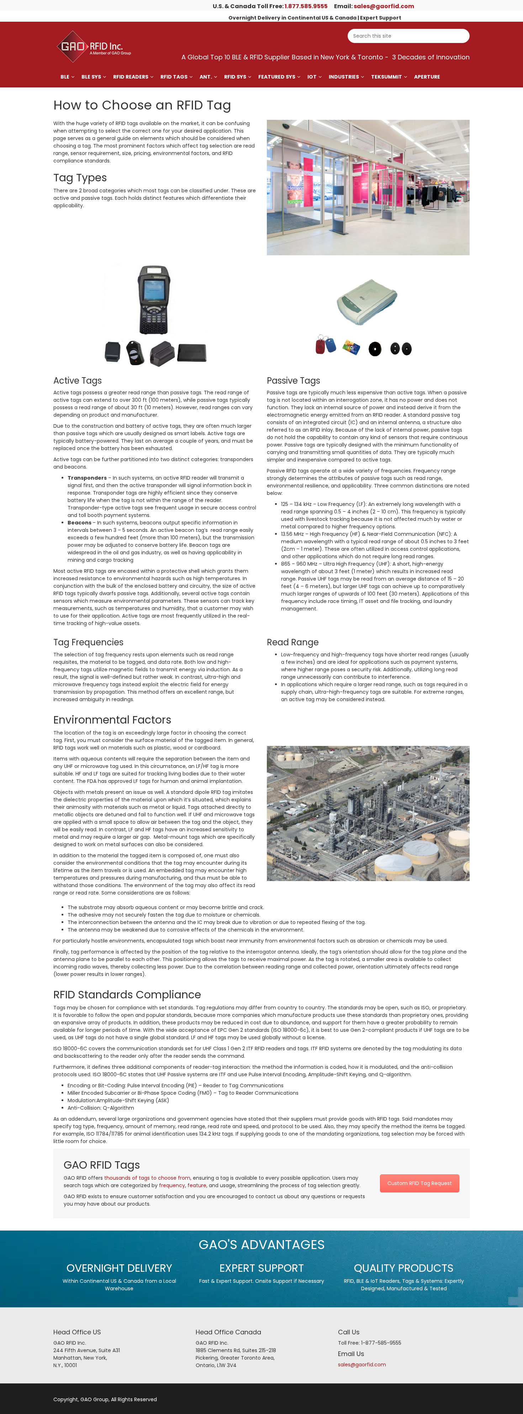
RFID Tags (173, 76)
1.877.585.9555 (306, 6)
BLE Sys (91, 76)
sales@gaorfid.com (384, 6)
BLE (64, 76)
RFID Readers (130, 76)
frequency (172, 1185)
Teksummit (386, 76)
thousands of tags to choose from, (147, 1177)
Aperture (427, 76)
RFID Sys (235, 76)
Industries (344, 76)
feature (196, 1185)
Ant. (206, 76)
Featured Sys (276, 76)
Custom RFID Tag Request (419, 1183)
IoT (312, 76)
